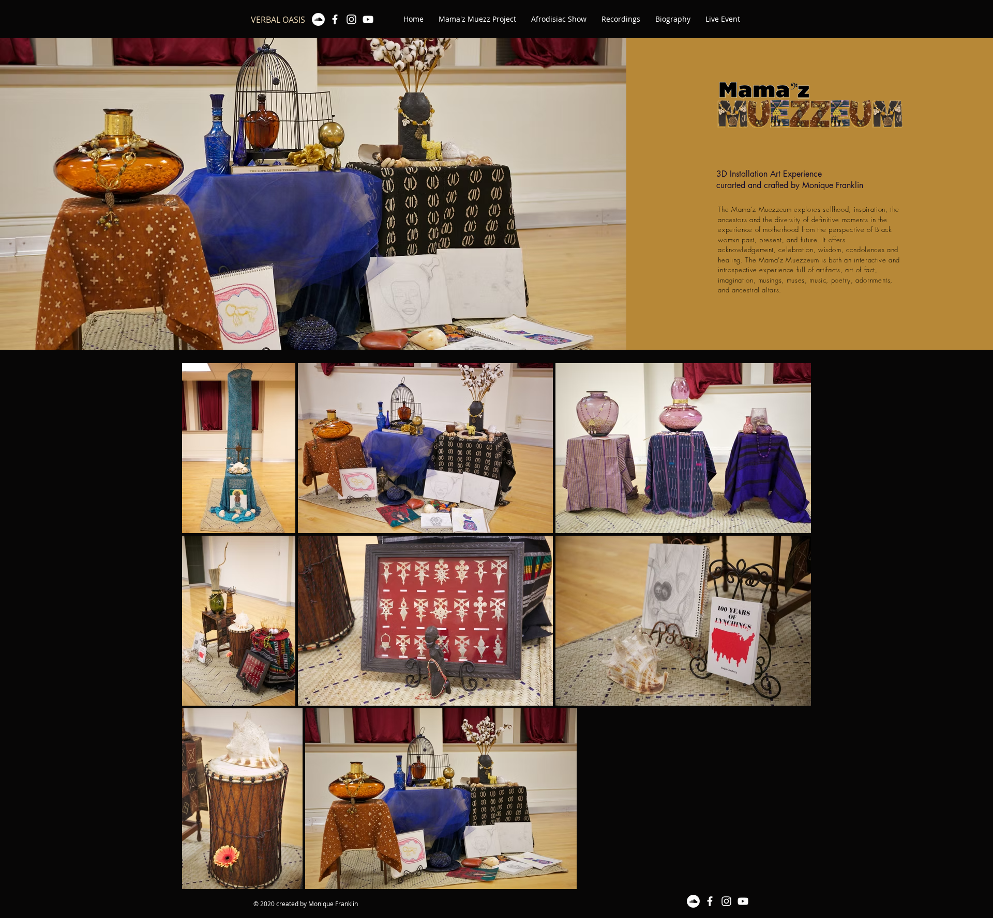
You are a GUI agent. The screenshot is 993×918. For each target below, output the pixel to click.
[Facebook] (334, 19)
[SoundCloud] (318, 19)
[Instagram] (351, 19)
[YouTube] (368, 19)
